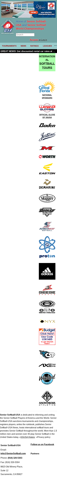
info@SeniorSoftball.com (13, 453)
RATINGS (34, 46)
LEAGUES (47, 46)
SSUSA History (28, 437)
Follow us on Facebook (42, 444)
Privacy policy (43, 437)
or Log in (38, 40)
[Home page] (8, 33)
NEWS (23, 46)
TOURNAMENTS (9, 46)
